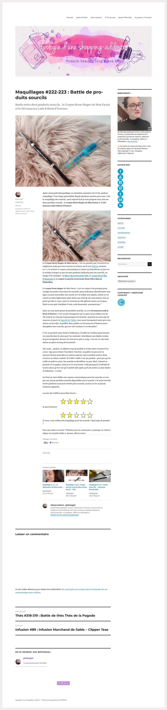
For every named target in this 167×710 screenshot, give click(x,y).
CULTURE (121, 228)
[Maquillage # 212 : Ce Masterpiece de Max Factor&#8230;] (53, 476)
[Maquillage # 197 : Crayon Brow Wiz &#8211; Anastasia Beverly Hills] (100, 476)
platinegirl (19, 199)
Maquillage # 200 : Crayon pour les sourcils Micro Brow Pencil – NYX (76, 487)
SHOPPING (121, 242)
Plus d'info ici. (132, 141)
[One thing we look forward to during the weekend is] (44, 674)
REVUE (18, 213)
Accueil (69, 17)
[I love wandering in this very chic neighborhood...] (63, 674)
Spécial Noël (81, 17)
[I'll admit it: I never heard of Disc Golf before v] (24, 674)
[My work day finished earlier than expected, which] (82, 674)
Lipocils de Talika (68, 320)
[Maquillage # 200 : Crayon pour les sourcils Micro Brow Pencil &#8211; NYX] (77, 476)
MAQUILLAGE (20, 211)
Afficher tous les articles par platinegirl (65, 515)
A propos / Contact (143, 17)
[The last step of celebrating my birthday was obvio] (102, 674)
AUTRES (121, 247)
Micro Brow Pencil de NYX (76, 276)
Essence (27, 209)
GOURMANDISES (124, 233)
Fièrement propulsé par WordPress (54, 700)
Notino (95, 266)
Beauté (18, 205)
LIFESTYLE (122, 237)
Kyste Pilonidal (125, 17)
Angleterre (19, 209)
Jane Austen (96, 17)
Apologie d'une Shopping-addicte (27, 700)
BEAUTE (121, 223)
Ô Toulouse (110, 17)
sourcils (24, 213)
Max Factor (30, 211)
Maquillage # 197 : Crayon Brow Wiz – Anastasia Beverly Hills (98, 487)
